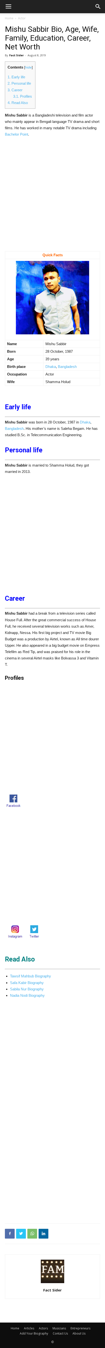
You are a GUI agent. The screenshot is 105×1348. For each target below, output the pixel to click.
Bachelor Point (16, 134)
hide (28, 67)
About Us (79, 1333)
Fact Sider (16, 55)
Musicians (59, 1328)
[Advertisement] (52, 196)
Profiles (22, 96)
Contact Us (60, 1333)
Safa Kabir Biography (27, 983)
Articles (29, 1328)
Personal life (19, 83)
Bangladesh (67, 366)
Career (15, 90)
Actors (43, 1328)
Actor (22, 18)
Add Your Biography (34, 1333)
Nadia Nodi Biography (27, 995)
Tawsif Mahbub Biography (30, 976)
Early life (16, 77)
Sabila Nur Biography (27, 989)
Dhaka (50, 366)
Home (9, 18)
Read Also (18, 103)
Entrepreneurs (80, 1328)
